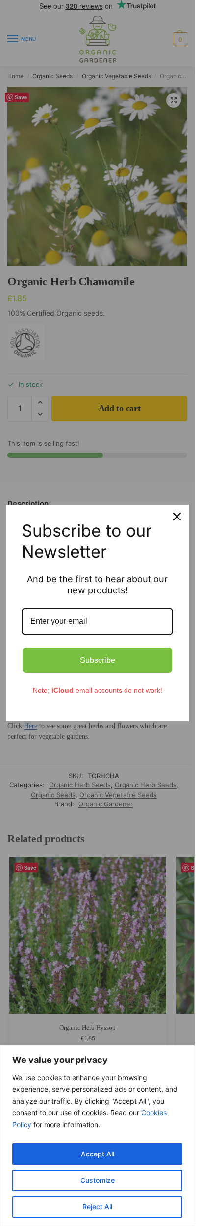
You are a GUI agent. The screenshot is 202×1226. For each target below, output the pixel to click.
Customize (97, 1180)
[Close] (177, 516)
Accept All (97, 1154)
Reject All (97, 1206)
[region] (97, 1135)
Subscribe (97, 660)
